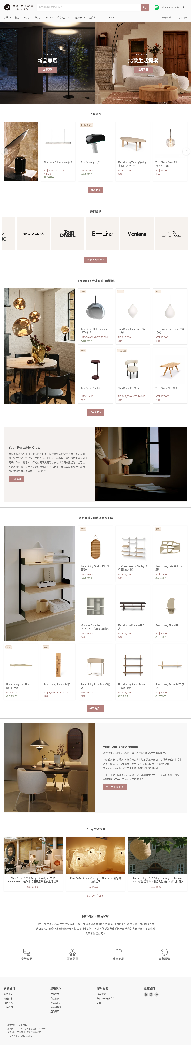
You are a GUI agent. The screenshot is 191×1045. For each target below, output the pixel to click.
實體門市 (8, 998)
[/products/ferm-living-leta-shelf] (170, 547)
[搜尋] (145, 7)
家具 (26, 17)
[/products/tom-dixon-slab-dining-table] (170, 369)
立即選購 (48, 69)
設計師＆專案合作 (106, 998)
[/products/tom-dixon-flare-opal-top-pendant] (132, 310)
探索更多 (95, 189)
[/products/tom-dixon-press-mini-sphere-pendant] (170, 143)
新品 (17, 17)
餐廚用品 (62, 17)
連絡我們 (8, 1007)
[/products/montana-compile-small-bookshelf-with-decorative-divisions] (95, 606)
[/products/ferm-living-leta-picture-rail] (21, 665)
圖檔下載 (101, 994)
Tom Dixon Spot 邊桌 (92, 388)
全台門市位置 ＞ (115, 787)
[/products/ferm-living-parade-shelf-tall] (58, 665)
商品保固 (54, 998)
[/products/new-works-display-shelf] (132, 547)
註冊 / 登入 (167, 17)
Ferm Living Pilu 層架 (166, 625)
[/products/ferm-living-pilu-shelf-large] (170, 606)
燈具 (37, 17)
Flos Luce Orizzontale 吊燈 (58, 162)
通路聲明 (54, 1011)
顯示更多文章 (94, 895)
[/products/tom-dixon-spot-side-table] (95, 369)
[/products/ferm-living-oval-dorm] (95, 547)
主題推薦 (78, 17)
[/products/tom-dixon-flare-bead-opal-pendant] (170, 310)
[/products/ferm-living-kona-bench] (132, 606)
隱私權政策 (23, 1025)
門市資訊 (182, 17)
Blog (99, 1003)
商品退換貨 (56, 1007)
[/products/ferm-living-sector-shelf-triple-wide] (132, 665)
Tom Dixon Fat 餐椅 (128, 388)
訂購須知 (54, 994)
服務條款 (11, 1025)
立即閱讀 (32, 887)
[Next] (186, 151)
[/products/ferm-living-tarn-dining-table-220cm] (132, 143)
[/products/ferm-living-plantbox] (95, 665)
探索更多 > (95, 412)
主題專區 (143, 69)
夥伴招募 (8, 1003)
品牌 (6, 17)
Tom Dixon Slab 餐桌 (166, 388)
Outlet (108, 17)
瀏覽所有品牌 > (95, 260)
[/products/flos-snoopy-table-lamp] (95, 143)
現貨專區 (93, 17)
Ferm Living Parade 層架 (57, 684)
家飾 (48, 17)
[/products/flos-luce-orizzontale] (58, 143)
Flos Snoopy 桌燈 (90, 162)
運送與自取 (56, 1003)
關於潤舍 (8, 994)
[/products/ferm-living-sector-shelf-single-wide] (170, 665)
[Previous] (4, 151)
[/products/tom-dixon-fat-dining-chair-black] (132, 369)
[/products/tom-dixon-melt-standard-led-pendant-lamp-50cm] (95, 310)
